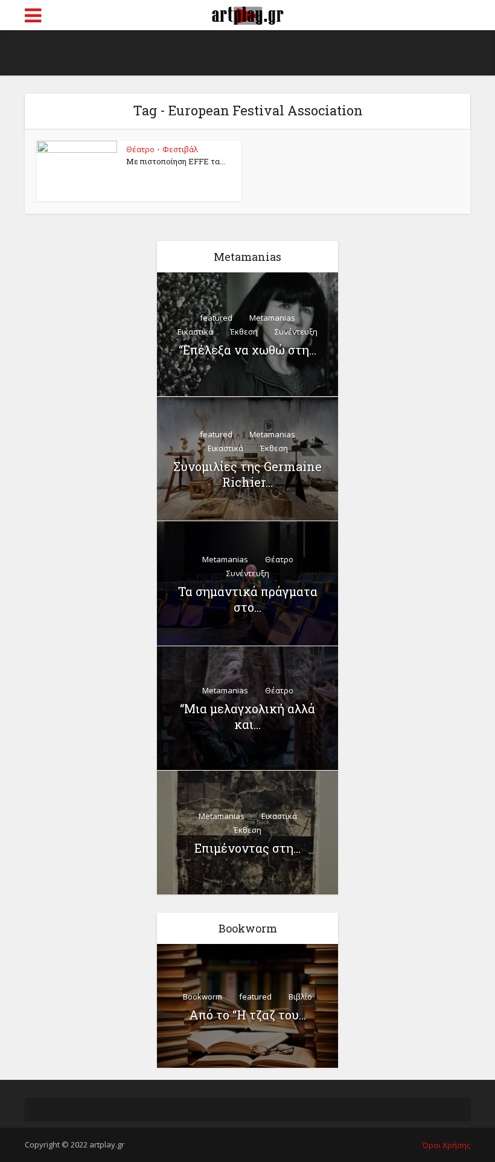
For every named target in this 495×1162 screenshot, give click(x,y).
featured (216, 317)
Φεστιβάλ (180, 149)
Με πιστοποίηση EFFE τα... (175, 161)
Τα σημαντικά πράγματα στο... (248, 599)
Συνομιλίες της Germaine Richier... (247, 474)
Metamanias (272, 317)
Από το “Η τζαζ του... (247, 1014)
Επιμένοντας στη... (247, 848)
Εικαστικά (195, 331)
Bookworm (202, 996)
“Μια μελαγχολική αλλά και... (247, 716)
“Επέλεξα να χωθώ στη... (247, 350)
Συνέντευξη (296, 331)
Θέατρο (140, 149)
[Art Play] (247, 14)
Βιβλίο (300, 996)
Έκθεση (244, 331)
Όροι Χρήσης (446, 1145)
